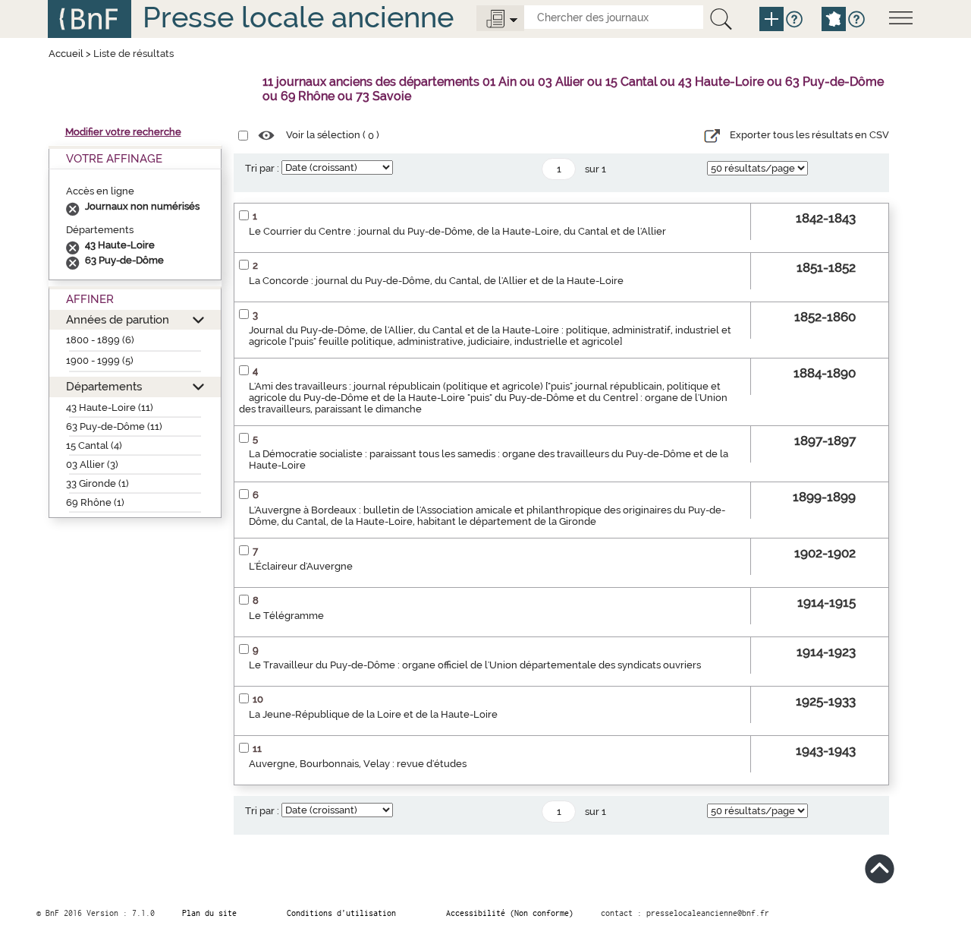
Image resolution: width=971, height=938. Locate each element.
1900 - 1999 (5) (100, 360)
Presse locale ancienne (298, 17)
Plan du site (209, 912)
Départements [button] (104, 386)
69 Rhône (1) (95, 502)
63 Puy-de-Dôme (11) (114, 426)
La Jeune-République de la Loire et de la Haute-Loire (373, 714)
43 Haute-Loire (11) (109, 407)
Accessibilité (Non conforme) (509, 912)
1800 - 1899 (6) (100, 340)
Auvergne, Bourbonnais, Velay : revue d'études (358, 763)
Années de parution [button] (117, 319)
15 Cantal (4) (94, 445)
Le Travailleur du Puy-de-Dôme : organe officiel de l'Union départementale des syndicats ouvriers (475, 665)
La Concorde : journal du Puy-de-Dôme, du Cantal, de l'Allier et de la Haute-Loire (436, 280)
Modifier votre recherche (123, 131)
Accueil (66, 53)
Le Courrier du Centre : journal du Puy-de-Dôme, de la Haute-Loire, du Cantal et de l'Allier (457, 231)
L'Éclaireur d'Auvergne (301, 566)
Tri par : (262, 168)
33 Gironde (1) (97, 483)
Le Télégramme (286, 615)
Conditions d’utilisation (341, 912)
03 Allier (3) (92, 464)
